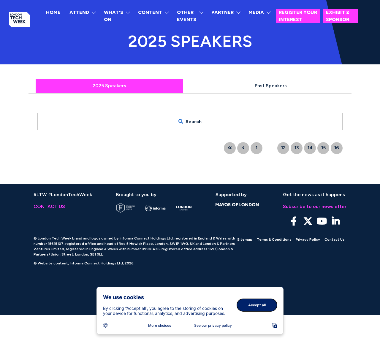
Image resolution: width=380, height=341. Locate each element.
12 (283, 147)
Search (194, 121)
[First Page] (230, 148)
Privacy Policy (308, 239)
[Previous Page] (243, 148)
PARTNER (222, 12)
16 (336, 147)
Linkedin (335, 221)
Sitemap (244, 239)
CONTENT (150, 12)
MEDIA (256, 12)
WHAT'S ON (113, 15)
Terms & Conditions (274, 239)
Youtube (321, 221)
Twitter (307, 221)
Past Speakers (271, 85)
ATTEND (79, 12)
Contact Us (334, 239)
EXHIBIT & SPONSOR (337, 15)
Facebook (293, 221)
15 (323, 147)
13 (296, 147)
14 (310, 147)
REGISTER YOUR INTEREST (298, 15)
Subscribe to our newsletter (314, 206)
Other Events (186, 15)
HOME (53, 12)
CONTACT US (49, 206)
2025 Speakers (109, 85)
